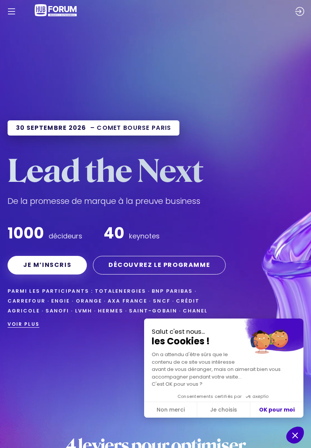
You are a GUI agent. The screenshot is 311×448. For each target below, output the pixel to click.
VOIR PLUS (23, 324)
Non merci (171, 409)
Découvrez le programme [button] (159, 264)
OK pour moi (277, 409)
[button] (11, 11)
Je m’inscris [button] (47, 264)
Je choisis (223, 409)
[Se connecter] (299, 11)
